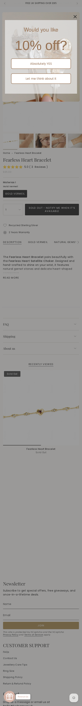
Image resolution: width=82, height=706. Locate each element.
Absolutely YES (41, 63)
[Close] (75, 16)
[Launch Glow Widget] (9, 696)
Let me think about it (41, 78)
